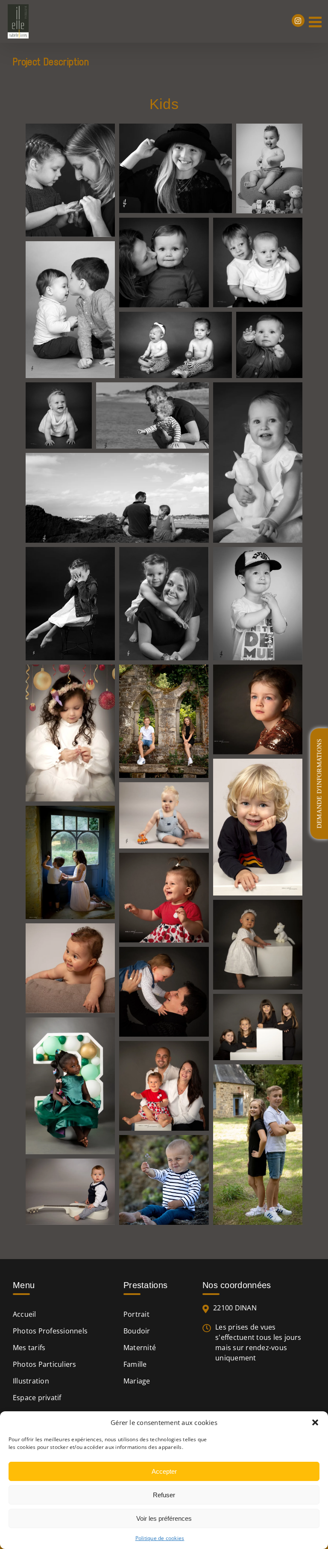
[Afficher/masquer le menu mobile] (316, 21)
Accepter (164, 1471)
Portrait (136, 1314)
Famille (135, 1364)
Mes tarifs (29, 1347)
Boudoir (136, 1331)
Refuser (164, 1495)
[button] (315, 1422)
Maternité (139, 1347)
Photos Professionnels (50, 1331)
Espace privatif (37, 1397)
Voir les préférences (164, 1518)
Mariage (136, 1381)
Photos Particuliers (44, 1364)
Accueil (24, 1314)
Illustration (31, 1381)
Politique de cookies (159, 1538)
